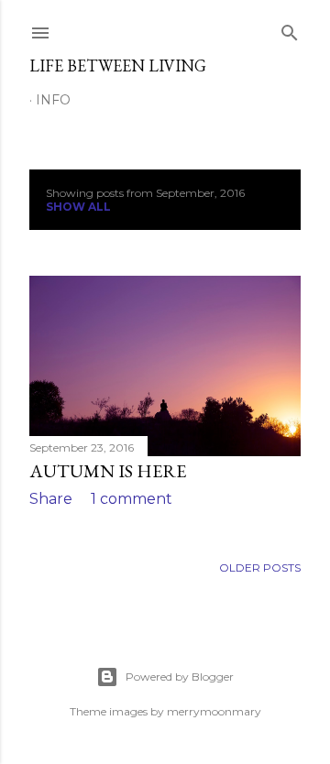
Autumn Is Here (107, 471)
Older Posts (260, 567)
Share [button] (50, 499)
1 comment (131, 499)
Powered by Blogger (180, 676)
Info (53, 100)
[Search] (290, 29)
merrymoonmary (214, 711)
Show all (78, 206)
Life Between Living (117, 65)
